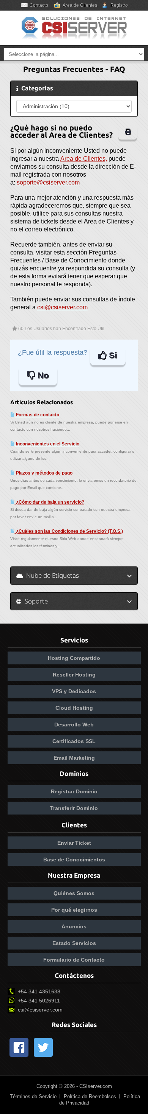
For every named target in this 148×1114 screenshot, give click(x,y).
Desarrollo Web (74, 724)
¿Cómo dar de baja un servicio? (49, 502)
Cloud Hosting (74, 708)
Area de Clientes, (83, 158)
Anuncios (74, 926)
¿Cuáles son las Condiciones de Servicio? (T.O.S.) (69, 531)
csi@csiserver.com (62, 307)
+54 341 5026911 (39, 1001)
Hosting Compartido (74, 658)
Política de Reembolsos (90, 1096)
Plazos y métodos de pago (43, 473)
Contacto (39, 5)
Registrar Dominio (74, 791)
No (42, 375)
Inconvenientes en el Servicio (47, 444)
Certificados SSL (74, 741)
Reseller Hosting (74, 675)
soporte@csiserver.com (48, 182)
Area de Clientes (80, 5)
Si (112, 355)
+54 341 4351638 (39, 991)
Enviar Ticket (74, 843)
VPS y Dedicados (74, 691)
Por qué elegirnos (74, 910)
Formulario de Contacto (74, 960)
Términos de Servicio (33, 1096)
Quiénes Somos (74, 893)
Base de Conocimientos (74, 859)
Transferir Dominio (74, 808)
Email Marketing (74, 758)
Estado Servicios (74, 943)
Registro (119, 5)
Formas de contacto (37, 414)
